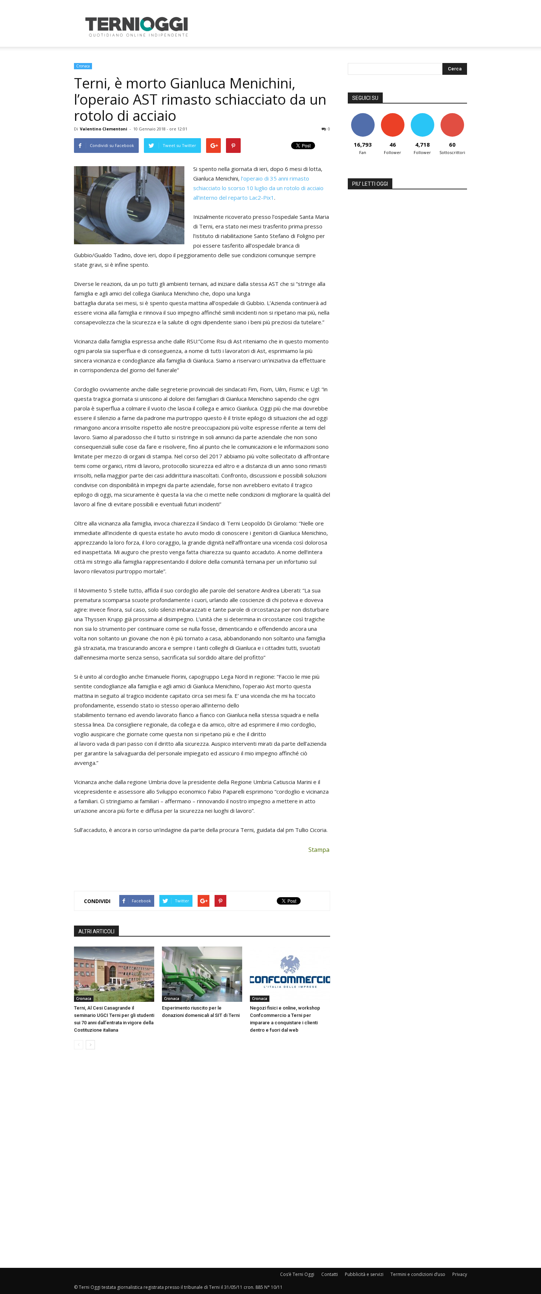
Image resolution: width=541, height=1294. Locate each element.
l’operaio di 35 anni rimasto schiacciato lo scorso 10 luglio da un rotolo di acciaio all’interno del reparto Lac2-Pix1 (258, 188)
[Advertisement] (333, 26)
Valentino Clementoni (103, 129)
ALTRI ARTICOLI (96, 931)
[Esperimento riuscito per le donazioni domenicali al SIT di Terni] (202, 974)
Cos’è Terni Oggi (297, 1274)
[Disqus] (202, 1159)
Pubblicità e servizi (364, 1274)
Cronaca (83, 66)
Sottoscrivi (452, 116)
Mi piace (363, 116)
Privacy (459, 1274)
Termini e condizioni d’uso (417, 1274)
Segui (392, 116)
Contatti (329, 1274)
